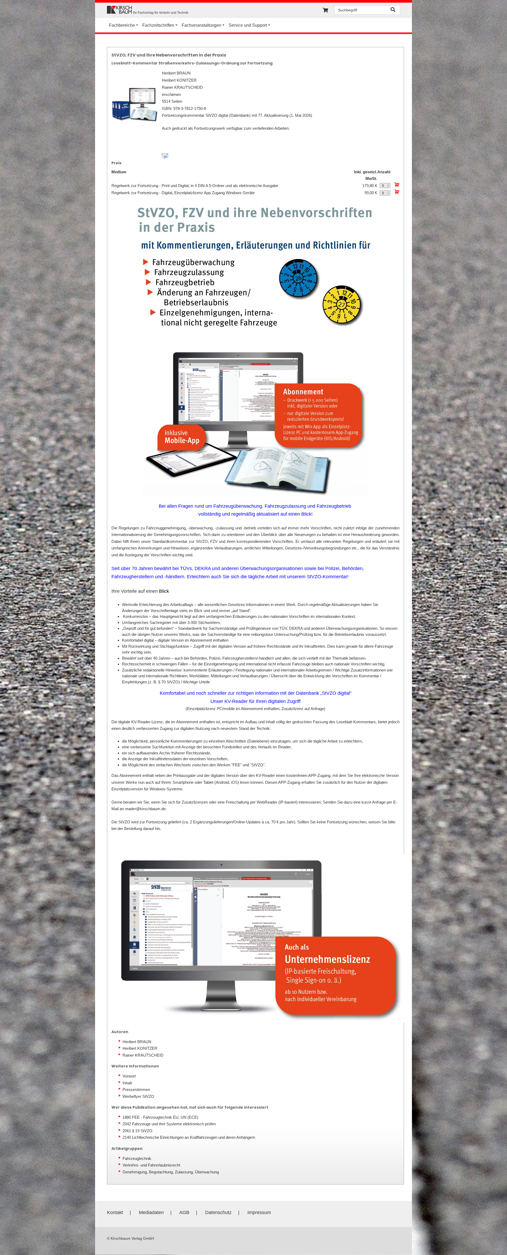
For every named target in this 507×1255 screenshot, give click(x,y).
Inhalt (127, 1083)
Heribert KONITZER (140, 1048)
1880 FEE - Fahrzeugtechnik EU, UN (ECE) (160, 1117)
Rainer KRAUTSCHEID (143, 1055)
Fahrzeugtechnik (137, 1158)
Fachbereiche (122, 25)
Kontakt (115, 1212)
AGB (184, 1212)
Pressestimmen (136, 1089)
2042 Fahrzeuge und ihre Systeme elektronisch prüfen (169, 1124)
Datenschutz (218, 1212)
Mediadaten (151, 1212)
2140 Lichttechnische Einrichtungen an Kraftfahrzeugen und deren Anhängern (189, 1137)
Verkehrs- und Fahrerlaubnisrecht (151, 1165)
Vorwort (129, 1076)
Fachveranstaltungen (201, 25)
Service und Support (248, 25)
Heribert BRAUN (137, 1041)
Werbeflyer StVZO (138, 1096)
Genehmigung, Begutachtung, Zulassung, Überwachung (171, 1172)
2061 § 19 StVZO (137, 1130)
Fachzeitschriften (158, 25)
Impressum (259, 1212)
